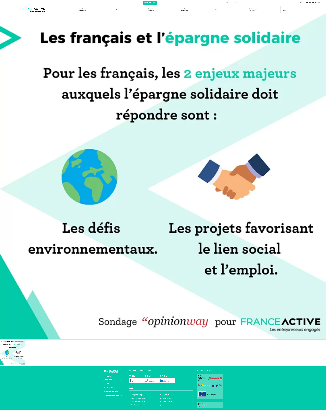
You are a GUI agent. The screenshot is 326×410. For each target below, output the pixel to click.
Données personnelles (113, 395)
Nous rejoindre (285, 9)
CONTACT (107, 376)
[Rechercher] (266, 3)
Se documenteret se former (252, 9)
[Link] (319, 2)
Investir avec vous (118, 9)
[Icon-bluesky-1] (316, 2)
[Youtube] (297, 2)
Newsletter (109, 380)
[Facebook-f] (301, 2)
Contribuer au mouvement (185, 9)
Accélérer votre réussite (82, 9)
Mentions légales (111, 391)
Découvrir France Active (151, 9)
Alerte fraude (110, 388)
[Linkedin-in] (310, 2)
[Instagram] (313, 2)
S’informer (217, 9)
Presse (107, 384)
